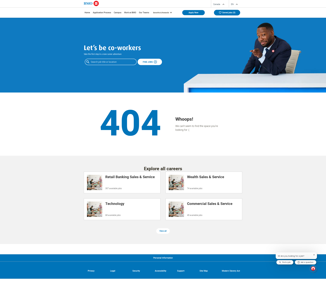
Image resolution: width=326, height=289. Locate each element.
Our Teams (144, 12)
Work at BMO (130, 12)
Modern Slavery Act (231, 271)
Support (180, 271)
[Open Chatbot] (313, 268)
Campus (117, 12)
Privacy (91, 271)
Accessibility (160, 271)
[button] (163, 231)
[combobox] (111, 62)
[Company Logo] (91, 3)
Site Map (204, 271)
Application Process (102, 12)
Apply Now (193, 12)
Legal (112, 271)
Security (136, 271)
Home (87, 12)
